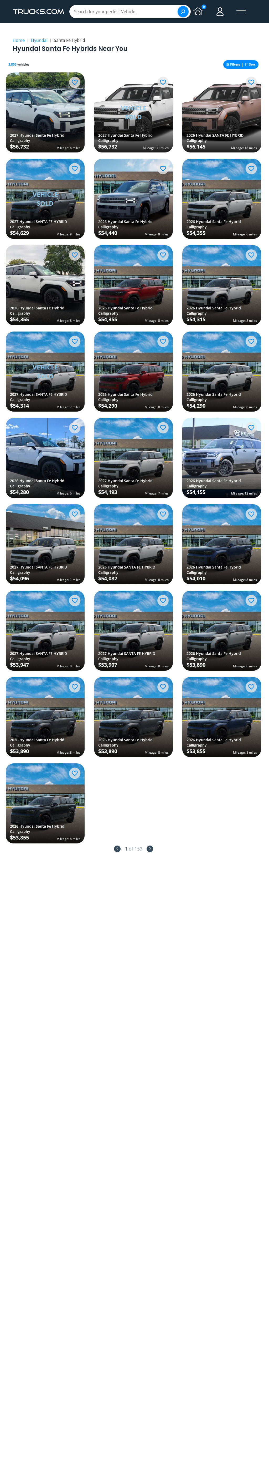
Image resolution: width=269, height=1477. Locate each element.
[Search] (183, 11)
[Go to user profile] (220, 11)
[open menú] (241, 11)
